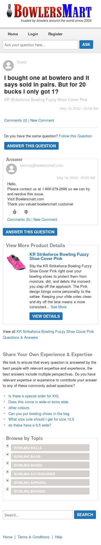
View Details (46, 316)
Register (55, 33)
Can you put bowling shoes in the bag (38, 413)
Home (13, 33)
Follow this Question (75, 135)
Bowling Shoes (28, 465)
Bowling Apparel (30, 482)
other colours (18, 407)
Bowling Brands (29, 491)
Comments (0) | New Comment (29, 120)
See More (58, 306)
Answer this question (31, 146)
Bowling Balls (28, 447)
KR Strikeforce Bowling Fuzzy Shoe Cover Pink (59, 256)
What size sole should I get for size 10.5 (41, 419)
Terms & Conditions (34, 536)
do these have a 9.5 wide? (29, 425)
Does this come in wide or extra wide (38, 401)
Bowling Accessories (34, 473)
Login (33, 33)
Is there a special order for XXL (33, 395)
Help (58, 536)
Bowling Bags (27, 456)
